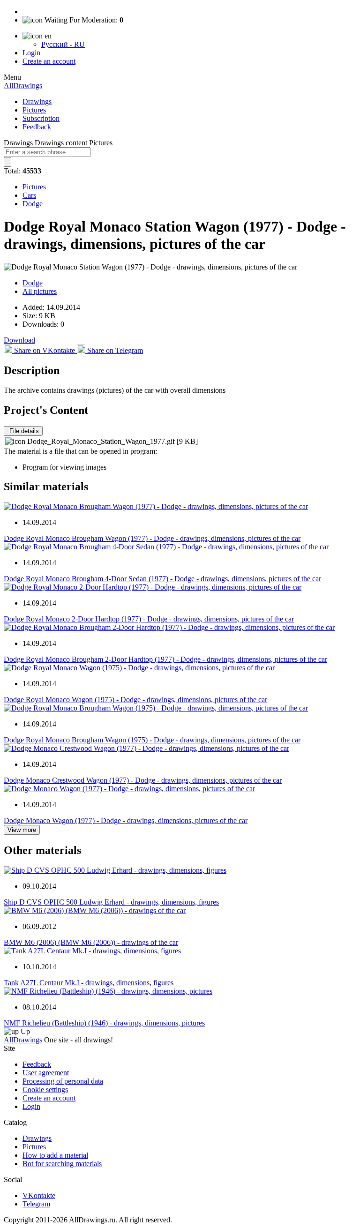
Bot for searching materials (62, 1164)
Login (31, 53)
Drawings (37, 101)
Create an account (48, 61)
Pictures (34, 110)
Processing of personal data (62, 1081)
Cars (29, 195)
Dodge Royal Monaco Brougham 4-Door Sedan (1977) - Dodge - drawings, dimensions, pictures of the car (162, 579)
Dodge (32, 204)
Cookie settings (45, 1089)
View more (22, 829)
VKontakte (38, 1195)
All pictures (39, 291)
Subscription (41, 118)
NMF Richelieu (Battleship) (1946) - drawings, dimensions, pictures (104, 1023)
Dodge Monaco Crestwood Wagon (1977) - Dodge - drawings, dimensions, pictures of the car (143, 780)
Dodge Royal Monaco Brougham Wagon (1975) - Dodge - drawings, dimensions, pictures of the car (152, 740)
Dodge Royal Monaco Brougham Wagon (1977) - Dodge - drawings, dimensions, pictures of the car (152, 538)
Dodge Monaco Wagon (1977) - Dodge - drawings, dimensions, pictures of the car (126, 820)
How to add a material (55, 1155)
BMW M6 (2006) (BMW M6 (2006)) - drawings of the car (91, 942)
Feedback (36, 127)
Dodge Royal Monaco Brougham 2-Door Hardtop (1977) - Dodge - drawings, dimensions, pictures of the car (165, 659)
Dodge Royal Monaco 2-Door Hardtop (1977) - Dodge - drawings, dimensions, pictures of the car (149, 619)
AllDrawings (23, 86)
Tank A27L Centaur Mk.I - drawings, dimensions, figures (88, 983)
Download (19, 340)
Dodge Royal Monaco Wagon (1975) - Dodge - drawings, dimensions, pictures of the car (135, 700)
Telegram (36, 1204)
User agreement (45, 1073)
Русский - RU (63, 44)
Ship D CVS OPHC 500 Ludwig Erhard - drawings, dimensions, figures (111, 902)
